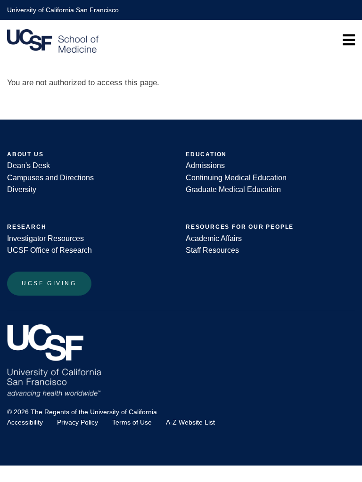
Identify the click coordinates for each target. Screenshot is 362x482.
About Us (25, 154)
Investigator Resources (45, 238)
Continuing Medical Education (236, 178)
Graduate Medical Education (233, 189)
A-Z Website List (190, 422)
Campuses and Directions (50, 178)
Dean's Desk (28, 165)
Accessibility (25, 422)
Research (26, 227)
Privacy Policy (77, 422)
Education (206, 154)
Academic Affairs (214, 238)
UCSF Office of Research (49, 250)
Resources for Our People (240, 227)
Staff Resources (212, 250)
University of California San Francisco (63, 10)
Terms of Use (132, 422)
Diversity (21, 189)
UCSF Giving (49, 283)
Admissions (205, 165)
